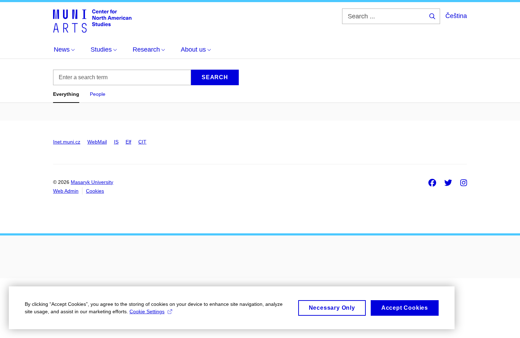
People (97, 94)
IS (116, 142)
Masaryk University (92, 182)
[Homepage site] (92, 20)
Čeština (456, 15)
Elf (128, 142)
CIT (142, 142)
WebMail (97, 142)
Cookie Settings (146, 311)
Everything (66, 94)
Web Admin (66, 191)
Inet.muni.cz (66, 142)
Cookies (95, 191)
